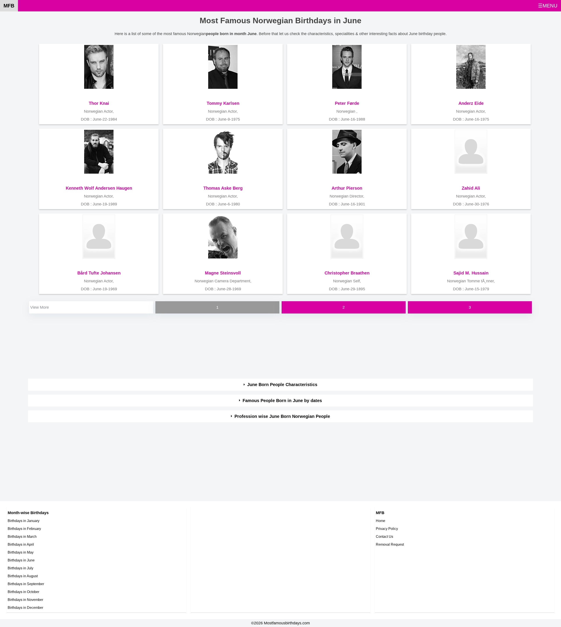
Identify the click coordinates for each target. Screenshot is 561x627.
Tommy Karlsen (223, 103)
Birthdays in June (21, 560)
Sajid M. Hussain (470, 273)
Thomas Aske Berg (223, 188)
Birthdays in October (23, 592)
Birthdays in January (23, 521)
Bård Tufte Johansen (99, 273)
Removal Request (390, 544)
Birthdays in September (26, 584)
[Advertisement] (159, 345)
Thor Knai (99, 103)
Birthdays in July (20, 568)
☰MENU (547, 6)
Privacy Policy (387, 529)
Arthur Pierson (347, 188)
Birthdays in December (25, 607)
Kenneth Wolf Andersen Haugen (99, 188)
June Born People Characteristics (282, 384)
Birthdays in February (24, 529)
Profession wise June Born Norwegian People (282, 416)
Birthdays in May (21, 552)
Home (380, 521)
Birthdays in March (22, 536)
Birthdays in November (25, 600)
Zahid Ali (471, 188)
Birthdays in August (23, 576)
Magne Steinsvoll (223, 273)
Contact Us (384, 536)
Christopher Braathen (347, 273)
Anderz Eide (471, 103)
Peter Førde (347, 103)
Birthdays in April (21, 544)
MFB (9, 6)
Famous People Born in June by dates (282, 400)
